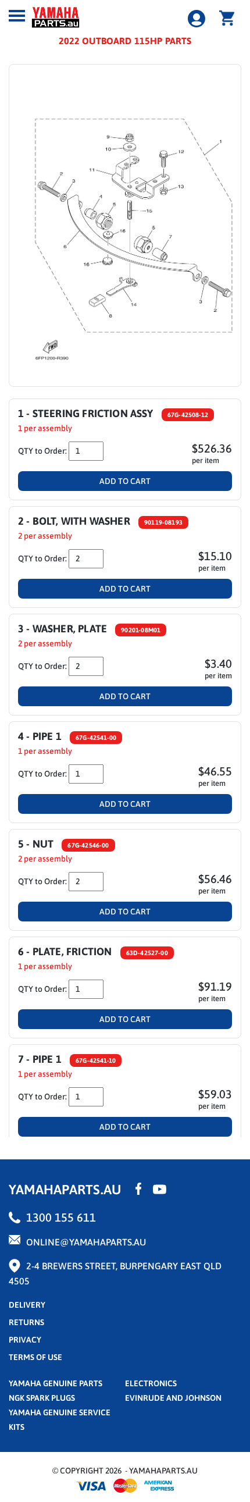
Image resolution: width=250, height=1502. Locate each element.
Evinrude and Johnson (173, 1398)
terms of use (35, 1357)
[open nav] (17, 16)
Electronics (151, 1383)
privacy (25, 1339)
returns (26, 1322)
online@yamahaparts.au (86, 1242)
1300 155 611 (61, 1217)
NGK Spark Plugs (42, 1398)
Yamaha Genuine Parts (55, 1383)
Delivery (27, 1304)
